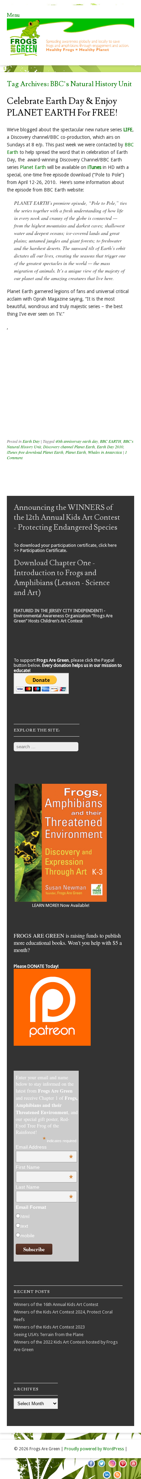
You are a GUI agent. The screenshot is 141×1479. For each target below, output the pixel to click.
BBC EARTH (110, 441)
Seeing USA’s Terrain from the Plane (49, 1334)
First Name (44, 1167)
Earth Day (31, 441)
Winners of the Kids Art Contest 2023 (49, 1327)
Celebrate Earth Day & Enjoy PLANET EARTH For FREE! (62, 107)
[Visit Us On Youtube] (133, 1467)
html (24, 1216)
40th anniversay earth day (76, 441)
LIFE (127, 129)
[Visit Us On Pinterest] (122, 1467)
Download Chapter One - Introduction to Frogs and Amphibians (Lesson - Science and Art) (62, 578)
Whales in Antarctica (105, 452)
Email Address (44, 1147)
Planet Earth (33, 167)
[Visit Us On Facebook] (91, 1467)
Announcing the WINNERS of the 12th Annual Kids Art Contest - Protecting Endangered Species (67, 517)
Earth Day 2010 (110, 446)
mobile (27, 1235)
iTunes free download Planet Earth (35, 452)
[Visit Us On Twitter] (101, 1467)
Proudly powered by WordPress (94, 1449)
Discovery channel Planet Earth (69, 446)
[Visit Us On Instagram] (112, 1467)
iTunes (94, 167)
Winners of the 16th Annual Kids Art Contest (56, 1304)
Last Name (44, 1187)
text (24, 1226)
